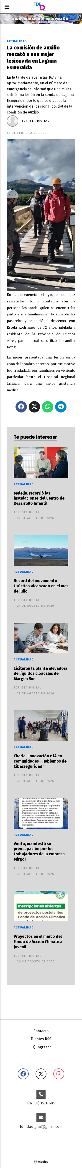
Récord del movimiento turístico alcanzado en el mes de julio (41, 586)
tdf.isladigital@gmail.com (41, 1126)
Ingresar (43, 1047)
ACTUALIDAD (17, 41)
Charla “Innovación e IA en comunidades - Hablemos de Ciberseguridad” (40, 761)
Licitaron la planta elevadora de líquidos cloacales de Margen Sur (40, 673)
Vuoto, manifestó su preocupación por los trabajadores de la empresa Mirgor (39, 851)
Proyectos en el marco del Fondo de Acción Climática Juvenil (38, 941)
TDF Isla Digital (35, 121)
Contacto (41, 1031)
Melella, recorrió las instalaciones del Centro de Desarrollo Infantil (39, 498)
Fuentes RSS (41, 1039)
